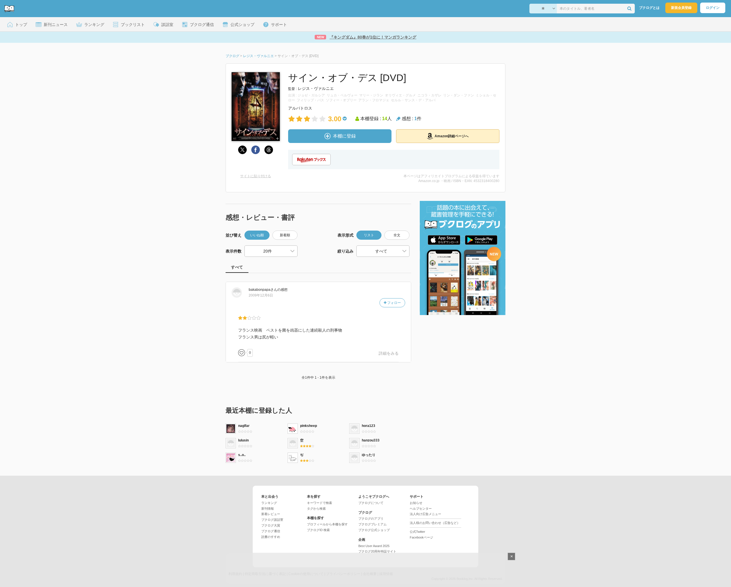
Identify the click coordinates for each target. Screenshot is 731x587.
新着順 (285, 235)
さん (263, 290)
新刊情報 (267, 508)
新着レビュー (270, 514)
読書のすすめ (270, 536)
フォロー (393, 303)
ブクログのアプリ (370, 518)
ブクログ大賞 (270, 525)
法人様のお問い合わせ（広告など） (435, 523)
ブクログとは (649, 8)
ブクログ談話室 (272, 519)
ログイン (713, 8)
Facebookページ (421, 537)
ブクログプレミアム (372, 524)
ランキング (269, 503)
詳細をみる (389, 353)
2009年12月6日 (261, 295)
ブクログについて (370, 503)
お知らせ (416, 503)
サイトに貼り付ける (255, 176)
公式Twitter (417, 531)
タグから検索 (316, 508)
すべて (237, 267)
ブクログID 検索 (318, 530)
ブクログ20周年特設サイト (377, 551)
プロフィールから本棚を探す (327, 524)
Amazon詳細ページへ (452, 136)
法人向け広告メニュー (425, 514)
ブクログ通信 (270, 531)
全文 (396, 235)
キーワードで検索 (319, 503)
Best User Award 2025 (373, 546)
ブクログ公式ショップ (374, 530)
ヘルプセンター (421, 508)
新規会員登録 (681, 8)
